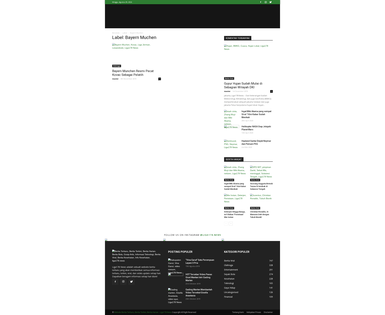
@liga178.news (210, 234)
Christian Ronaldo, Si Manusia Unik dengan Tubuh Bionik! (259, 214)
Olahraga (116, 66)
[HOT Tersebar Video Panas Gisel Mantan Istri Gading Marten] (175, 278)
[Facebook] (260, 2)
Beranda (116, 33)
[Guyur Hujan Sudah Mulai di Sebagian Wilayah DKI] (248, 62)
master (115, 79)
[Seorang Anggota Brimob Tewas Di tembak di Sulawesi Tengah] (261, 173)
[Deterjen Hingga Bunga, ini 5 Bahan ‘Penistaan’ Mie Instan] (235, 201)
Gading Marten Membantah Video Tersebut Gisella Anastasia (199, 292)
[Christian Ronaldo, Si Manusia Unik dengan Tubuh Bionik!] (261, 201)
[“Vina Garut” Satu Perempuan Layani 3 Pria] (175, 266)
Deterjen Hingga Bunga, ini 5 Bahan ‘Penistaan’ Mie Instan (234, 214)
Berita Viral (229, 78)
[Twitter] (270, 2)
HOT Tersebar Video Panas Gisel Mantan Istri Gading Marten (199, 277)
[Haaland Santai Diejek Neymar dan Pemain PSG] (231, 144)
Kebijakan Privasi (254, 312)
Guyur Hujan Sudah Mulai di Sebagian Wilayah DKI (243, 85)
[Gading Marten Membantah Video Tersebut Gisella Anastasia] (175, 296)
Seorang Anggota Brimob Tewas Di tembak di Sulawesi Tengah (261, 186)
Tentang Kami (238, 312)
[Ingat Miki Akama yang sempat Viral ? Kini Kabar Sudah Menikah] (231, 119)
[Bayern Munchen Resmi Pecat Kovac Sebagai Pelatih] (136, 55)
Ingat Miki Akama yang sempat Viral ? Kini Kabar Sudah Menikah (256, 114)
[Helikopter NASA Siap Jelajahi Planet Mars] (231, 130)
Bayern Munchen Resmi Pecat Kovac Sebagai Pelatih (133, 73)
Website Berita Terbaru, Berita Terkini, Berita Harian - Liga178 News (143, 312)
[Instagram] (265, 2)
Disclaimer (268, 312)
